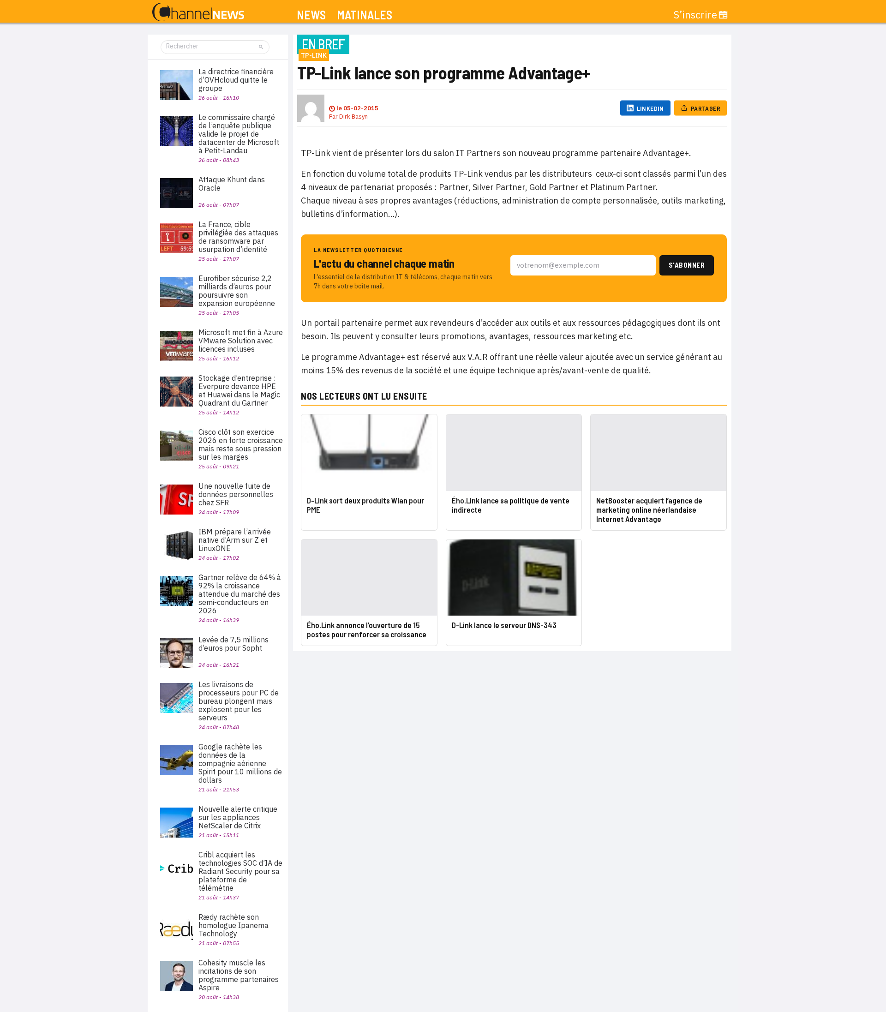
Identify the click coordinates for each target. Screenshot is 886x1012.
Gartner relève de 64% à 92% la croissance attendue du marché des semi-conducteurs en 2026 (239, 594)
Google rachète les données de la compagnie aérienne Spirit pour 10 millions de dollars (240, 763)
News (311, 15)
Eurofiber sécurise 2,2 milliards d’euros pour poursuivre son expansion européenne (236, 291)
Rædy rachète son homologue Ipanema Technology (233, 925)
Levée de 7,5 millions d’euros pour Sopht (233, 644)
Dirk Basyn (353, 116)
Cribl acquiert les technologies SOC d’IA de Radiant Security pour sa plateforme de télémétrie (240, 871)
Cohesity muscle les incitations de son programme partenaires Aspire (238, 975)
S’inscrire (695, 14)
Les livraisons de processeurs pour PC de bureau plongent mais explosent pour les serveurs (238, 701)
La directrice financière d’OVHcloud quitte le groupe (236, 80)
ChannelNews (198, 12)
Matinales (364, 15)
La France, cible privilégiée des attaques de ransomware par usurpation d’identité (238, 237)
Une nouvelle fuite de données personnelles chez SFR (235, 494)
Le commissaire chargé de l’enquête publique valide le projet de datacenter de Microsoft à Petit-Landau (238, 134)
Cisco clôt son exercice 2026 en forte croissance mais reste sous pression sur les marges (240, 444)
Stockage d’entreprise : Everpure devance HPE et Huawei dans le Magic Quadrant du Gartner (239, 390)
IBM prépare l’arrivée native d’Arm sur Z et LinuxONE (234, 540)
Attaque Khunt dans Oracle (231, 183)
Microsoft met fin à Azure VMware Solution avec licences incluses (240, 340)
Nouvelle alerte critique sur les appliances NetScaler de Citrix (237, 817)
